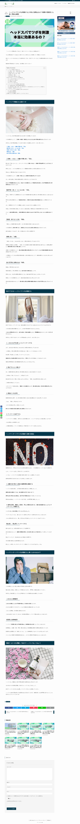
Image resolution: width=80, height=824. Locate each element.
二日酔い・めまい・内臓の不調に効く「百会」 (16, 146)
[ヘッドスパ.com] (9, 3)
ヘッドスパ (7, 16)
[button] (9, 708)
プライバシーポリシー (42, 820)
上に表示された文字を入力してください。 (14, 801)
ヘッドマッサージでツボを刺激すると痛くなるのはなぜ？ (18, 89)
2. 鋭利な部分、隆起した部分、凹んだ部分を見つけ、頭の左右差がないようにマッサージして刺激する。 (27, 86)
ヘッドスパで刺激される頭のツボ (13, 69)
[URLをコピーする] (50, 708)
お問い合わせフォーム (33, 820)
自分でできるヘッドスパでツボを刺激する (15, 77)
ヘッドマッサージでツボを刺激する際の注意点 (16, 84)
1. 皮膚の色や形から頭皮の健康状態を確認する (17, 85)
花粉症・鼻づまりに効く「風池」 (15, 73)
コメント (9, 766)
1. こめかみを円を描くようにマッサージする (17, 78)
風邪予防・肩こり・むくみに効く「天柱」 (16, 72)
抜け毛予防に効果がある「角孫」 (15, 76)
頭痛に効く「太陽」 (12, 74)
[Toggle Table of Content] (43, 68)
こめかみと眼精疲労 (12, 90)
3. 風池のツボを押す (12, 81)
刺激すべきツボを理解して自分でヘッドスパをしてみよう (18, 93)
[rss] (73, 0)
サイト (8, 791)
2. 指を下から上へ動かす (13, 80)
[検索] (74, 0)
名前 (8, 782)
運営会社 (48, 820)
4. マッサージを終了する (13, 82)
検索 (70, 13)
